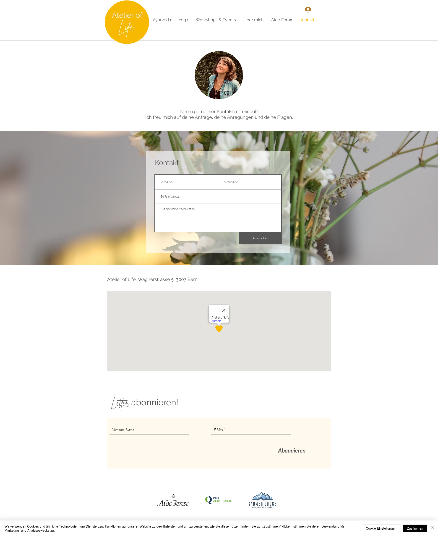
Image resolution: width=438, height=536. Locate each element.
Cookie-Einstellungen (381, 528)
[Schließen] (432, 528)
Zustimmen (415, 528)
